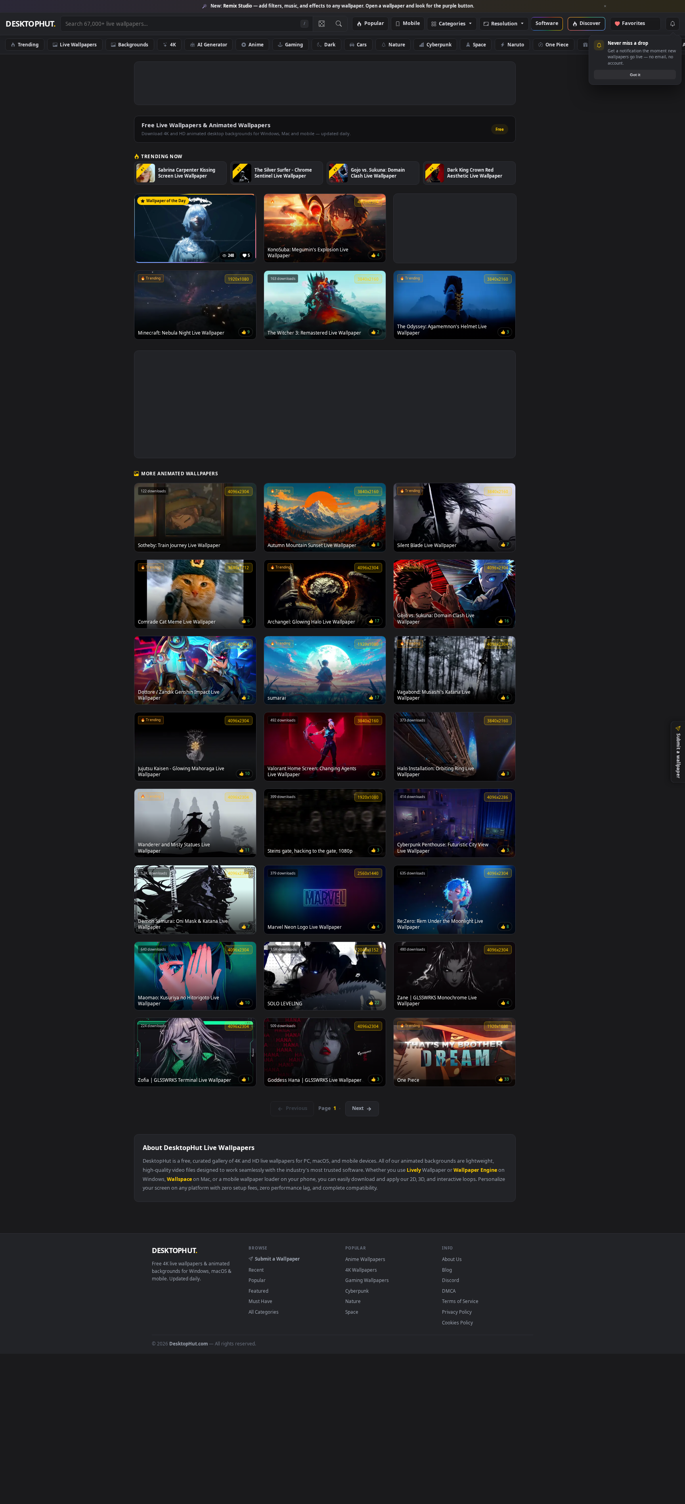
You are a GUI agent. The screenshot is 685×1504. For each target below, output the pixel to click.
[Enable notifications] (672, 24)
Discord (450, 1280)
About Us (452, 1259)
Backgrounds (133, 44)
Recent (256, 1270)
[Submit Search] (338, 23)
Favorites (637, 23)
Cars (362, 44)
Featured (258, 1291)
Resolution (504, 24)
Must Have (260, 1301)
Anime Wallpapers (365, 1259)
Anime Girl (602, 44)
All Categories (264, 1312)
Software (547, 23)
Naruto (515, 44)
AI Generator (212, 44)
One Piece (556, 44)
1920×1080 (648, 44)
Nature (396, 44)
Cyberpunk (439, 44)
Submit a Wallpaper (277, 1258)
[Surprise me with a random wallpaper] (321, 23)
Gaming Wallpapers (367, 1280)
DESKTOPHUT (174, 1250)
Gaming (294, 44)
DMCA (448, 1291)
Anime (256, 44)
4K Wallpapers (361, 1270)
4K (173, 44)
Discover (590, 23)
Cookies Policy (457, 1322)
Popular (374, 23)
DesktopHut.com (188, 1343)
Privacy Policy (457, 1312)
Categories (452, 24)
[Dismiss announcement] (605, 6)
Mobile (411, 23)
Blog (447, 1270)
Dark (329, 44)
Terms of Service (460, 1301)
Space (479, 44)
